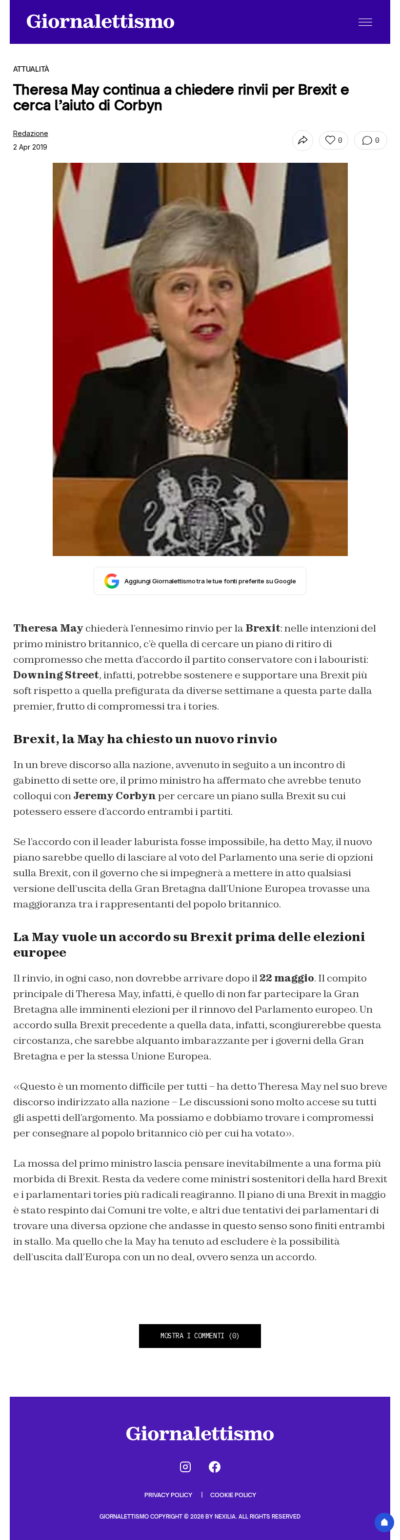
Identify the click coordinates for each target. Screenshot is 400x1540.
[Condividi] (302, 140)
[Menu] (365, 22)
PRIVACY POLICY (169, 1495)
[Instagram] (185, 1467)
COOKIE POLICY (233, 1495)
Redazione (30, 133)
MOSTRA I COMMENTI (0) (200, 1335)
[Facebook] (214, 1467)
